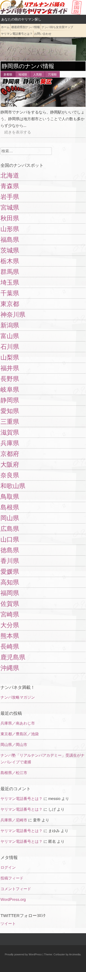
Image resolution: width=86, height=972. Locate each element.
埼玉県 (9, 282)
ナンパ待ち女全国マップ (57, 27)
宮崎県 (9, 614)
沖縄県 (9, 667)
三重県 (9, 421)
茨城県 (9, 250)
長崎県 (9, 646)
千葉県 (9, 293)
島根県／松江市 (13, 773)
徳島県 (9, 550)
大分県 (9, 625)
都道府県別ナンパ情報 (25, 27)
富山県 (9, 336)
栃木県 (9, 261)
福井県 (9, 368)
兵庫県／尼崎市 (13, 820)
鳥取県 (9, 496)
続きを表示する (15, 132)
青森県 (9, 186)
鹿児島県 (12, 657)
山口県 (9, 539)
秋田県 (9, 218)
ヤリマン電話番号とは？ (16, 33)
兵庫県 (9, 443)
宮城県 (9, 207)
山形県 (9, 228)
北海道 (9, 175)
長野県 (9, 378)
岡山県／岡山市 (13, 745)
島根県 (9, 507)
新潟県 (9, 325)
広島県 (9, 528)
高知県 (9, 582)
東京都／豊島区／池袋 (19, 734)
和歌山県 (12, 485)
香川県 (9, 560)
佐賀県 (9, 603)
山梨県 (9, 357)
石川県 (9, 346)
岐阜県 (9, 389)
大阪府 (9, 464)
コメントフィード (15, 889)
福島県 (9, 239)
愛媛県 (9, 571)
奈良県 (9, 475)
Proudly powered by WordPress (23, 954)
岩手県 (9, 196)
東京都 (9, 303)
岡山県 (9, 518)
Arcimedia (75, 954)
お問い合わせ (42, 33)
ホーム (5, 27)
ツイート (8, 924)
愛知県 (9, 410)
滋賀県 (9, 432)
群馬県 (9, 271)
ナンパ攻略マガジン (17, 697)
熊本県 (9, 635)
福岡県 (9, 593)
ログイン (8, 867)
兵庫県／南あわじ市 (17, 723)
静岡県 (9, 400)
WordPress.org (13, 900)
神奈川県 (12, 314)
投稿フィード (11, 878)
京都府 (9, 453)
